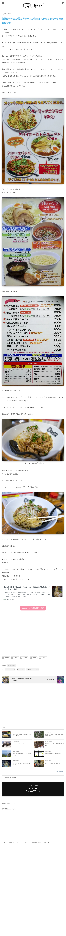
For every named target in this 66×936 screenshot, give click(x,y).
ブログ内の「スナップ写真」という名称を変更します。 (54, 735)
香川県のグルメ (11, 665)
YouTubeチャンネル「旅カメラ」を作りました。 (22, 764)
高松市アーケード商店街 (33, 669)
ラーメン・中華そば (10, 669)
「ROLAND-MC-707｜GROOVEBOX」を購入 (54, 744)
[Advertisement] (33, 631)
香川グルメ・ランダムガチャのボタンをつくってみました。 (22, 735)
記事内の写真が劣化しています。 (52, 763)
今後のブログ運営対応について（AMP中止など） (22, 754)
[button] (33, 608)
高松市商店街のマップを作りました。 (53, 753)
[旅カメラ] (33, 5)
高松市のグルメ (21, 669)
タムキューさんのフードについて (20, 744)
